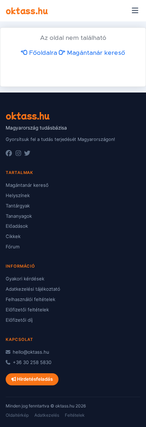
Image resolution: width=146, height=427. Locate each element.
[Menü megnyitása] (134, 11)
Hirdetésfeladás (34, 379)
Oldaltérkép (17, 415)
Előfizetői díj (19, 320)
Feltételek (75, 415)
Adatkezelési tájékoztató (33, 289)
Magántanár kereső (95, 53)
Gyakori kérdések (25, 278)
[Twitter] (27, 153)
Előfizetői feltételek (27, 309)
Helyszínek (18, 195)
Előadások (17, 226)
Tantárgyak (18, 206)
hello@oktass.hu (30, 352)
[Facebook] (9, 153)
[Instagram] (18, 153)
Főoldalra (42, 53)
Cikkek (13, 236)
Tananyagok (19, 216)
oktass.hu (27, 10)
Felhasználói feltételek (30, 299)
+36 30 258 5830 (31, 362)
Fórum (12, 246)
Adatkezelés (46, 415)
